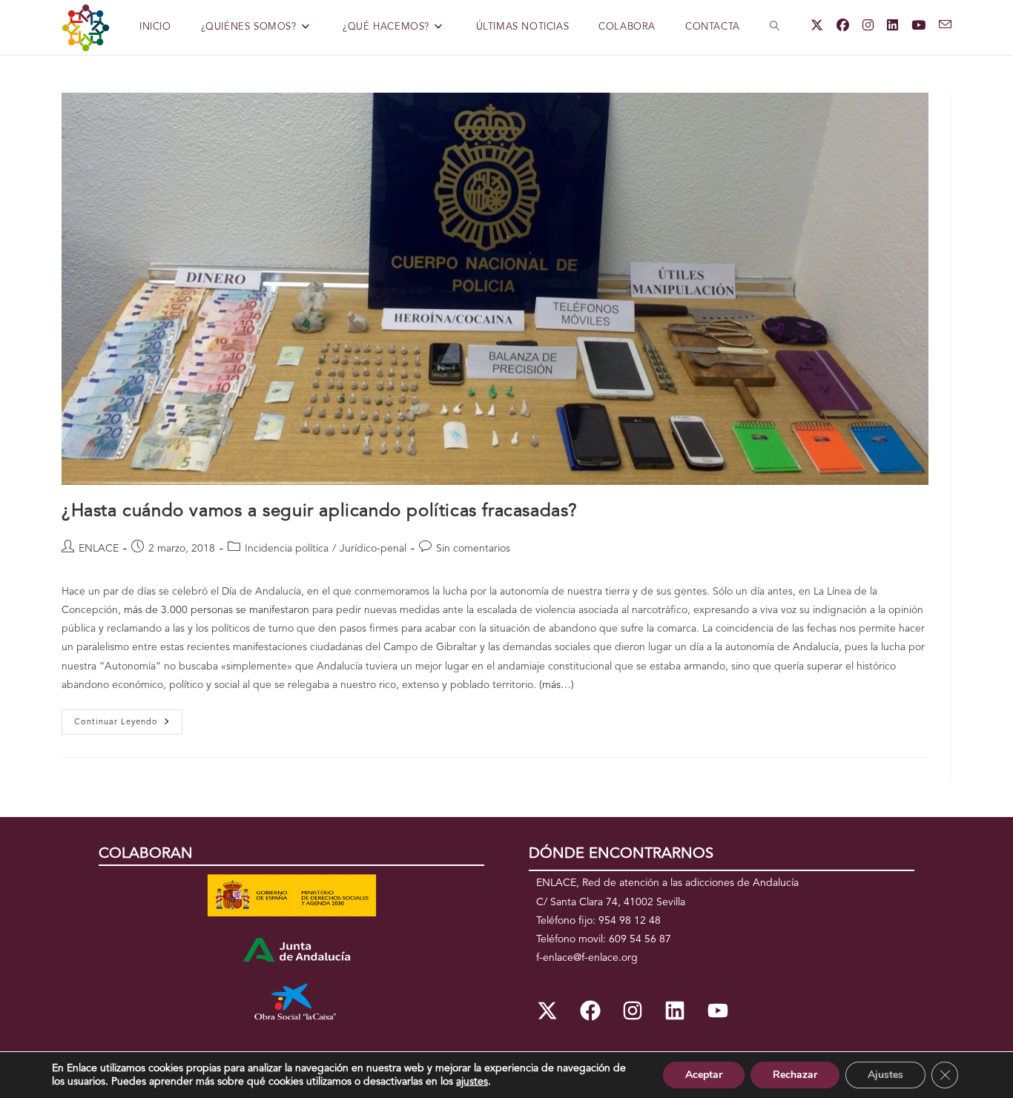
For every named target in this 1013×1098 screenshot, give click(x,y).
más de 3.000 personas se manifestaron (216, 610)
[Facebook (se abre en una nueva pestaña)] (843, 26)
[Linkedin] (674, 1010)
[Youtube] (717, 1010)
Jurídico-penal (373, 548)
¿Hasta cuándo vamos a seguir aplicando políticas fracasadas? (320, 511)
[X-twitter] (547, 1010)
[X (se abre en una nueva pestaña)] (817, 26)
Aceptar (703, 1075)
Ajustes (885, 1075)
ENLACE (99, 548)
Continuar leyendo (128, 718)
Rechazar (795, 1075)
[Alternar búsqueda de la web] (774, 27)
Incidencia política (287, 548)
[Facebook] (589, 1010)
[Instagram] (632, 1010)
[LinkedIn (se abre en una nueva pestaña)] (892, 26)
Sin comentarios (473, 548)
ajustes (472, 1081)
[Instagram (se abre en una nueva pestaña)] (868, 26)
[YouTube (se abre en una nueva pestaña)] (918, 26)
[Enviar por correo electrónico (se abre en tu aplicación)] (945, 25)
